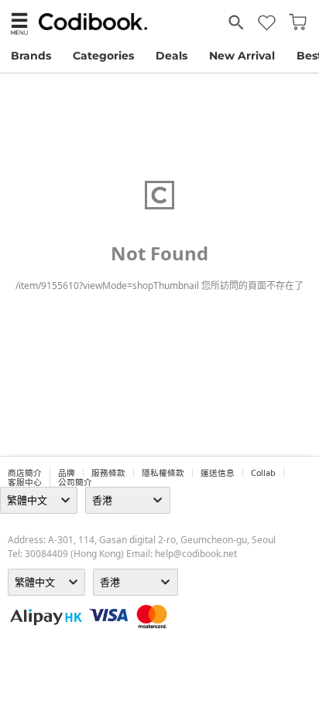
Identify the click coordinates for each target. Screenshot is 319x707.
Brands (31, 56)
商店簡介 (25, 472)
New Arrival (242, 56)
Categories (103, 56)
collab (263, 472)
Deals (171, 56)
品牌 (66, 472)
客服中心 (25, 482)
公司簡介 (75, 482)
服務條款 (108, 472)
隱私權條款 (163, 472)
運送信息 (218, 472)
